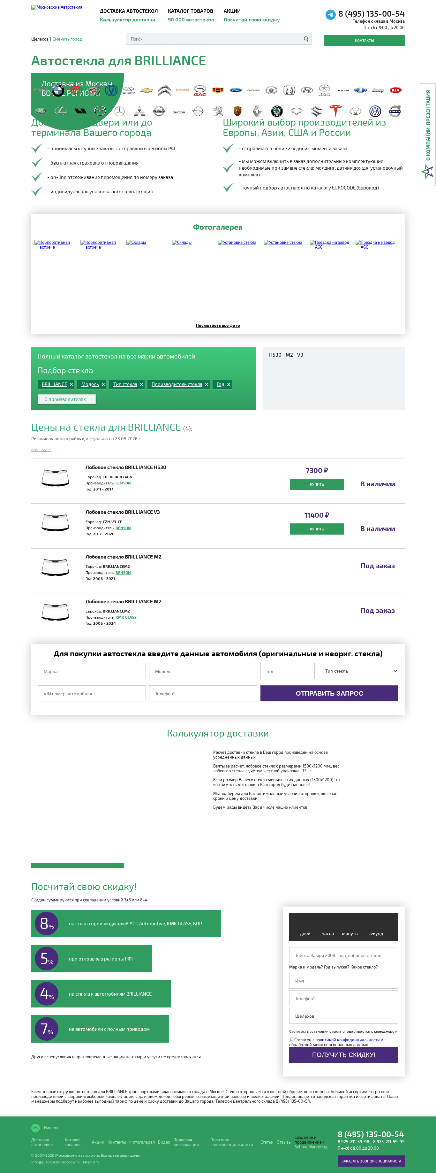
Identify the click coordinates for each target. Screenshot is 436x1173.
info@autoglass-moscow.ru (55, 1162)
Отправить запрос (329, 693)
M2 (289, 355)
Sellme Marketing (311, 1147)
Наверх (50, 1127)
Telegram (90, 1162)
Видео (164, 1142)
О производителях (65, 399)
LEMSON (123, 483)
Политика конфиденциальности (231, 1142)
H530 (275, 355)
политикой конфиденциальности (347, 1039)
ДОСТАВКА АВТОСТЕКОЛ (129, 15)
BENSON (123, 527)
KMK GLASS (126, 617)
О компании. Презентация (428, 125)
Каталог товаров (191, 15)
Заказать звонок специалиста (371, 1161)
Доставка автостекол (42, 1142)
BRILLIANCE (41, 449)
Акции (252, 15)
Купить (317, 484)
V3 (300, 355)
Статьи (267, 1142)
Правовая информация (186, 1142)
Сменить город (67, 39)
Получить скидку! (344, 1054)
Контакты (364, 40)
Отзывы (284, 1142)
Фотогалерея (142, 1142)
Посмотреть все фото (218, 325)
